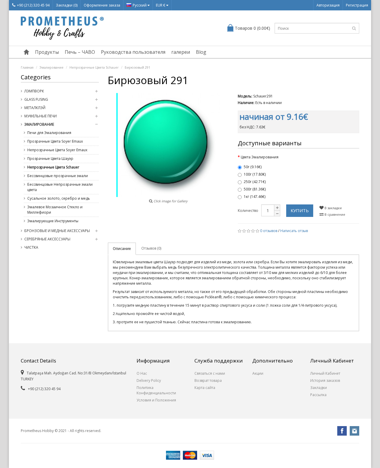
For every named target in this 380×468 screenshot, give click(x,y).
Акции (257, 373)
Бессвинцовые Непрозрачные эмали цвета (60, 187)
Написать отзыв (294, 230)
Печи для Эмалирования (49, 132)
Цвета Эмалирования (259, 157)
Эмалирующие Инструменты (52, 220)
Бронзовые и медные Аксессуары (57, 230)
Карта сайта (204, 387)
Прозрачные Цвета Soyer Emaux (55, 141)
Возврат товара (208, 380)
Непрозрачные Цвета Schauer (94, 67)
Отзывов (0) (151, 248)
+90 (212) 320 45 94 (33, 5)
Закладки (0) (66, 5)
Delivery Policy (149, 380)
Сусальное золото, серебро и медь (58, 198)
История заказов (325, 380)
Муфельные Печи (40, 116)
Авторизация (328, 5)
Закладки (318, 387)
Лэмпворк (34, 91)
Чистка (31, 247)
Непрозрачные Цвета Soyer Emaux (57, 149)
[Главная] (26, 52)
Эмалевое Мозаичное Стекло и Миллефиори (55, 209)
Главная (27, 67)
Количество (248, 210)
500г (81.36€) (255, 189)
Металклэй (34, 107)
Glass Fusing (36, 99)
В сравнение (334, 214)
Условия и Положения (156, 400)
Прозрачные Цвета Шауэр (50, 158)
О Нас (142, 373)
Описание (122, 248)
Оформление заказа (102, 5)
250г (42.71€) (255, 181)
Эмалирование (51, 67)
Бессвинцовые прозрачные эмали (57, 175)
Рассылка (318, 394)
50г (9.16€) (253, 166)
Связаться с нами (209, 373)
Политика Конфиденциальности (156, 390)
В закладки (333, 208)
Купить (300, 210)
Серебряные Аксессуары (47, 239)
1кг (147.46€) (254, 196)
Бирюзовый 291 (137, 67)
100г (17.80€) (255, 174)
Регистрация (357, 5)
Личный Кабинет (325, 373)
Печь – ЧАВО (80, 52)
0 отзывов (268, 230)
